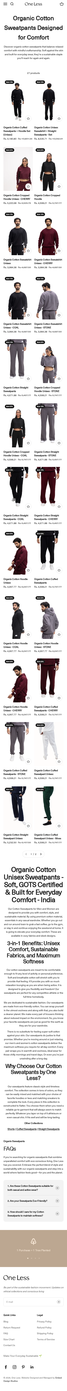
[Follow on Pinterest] (23, 1367)
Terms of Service (46, 1339)
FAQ (5, 1333)
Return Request (11, 1327)
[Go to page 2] (40, 854)
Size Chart (8, 1339)
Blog (5, 1321)
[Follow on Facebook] (5, 1367)
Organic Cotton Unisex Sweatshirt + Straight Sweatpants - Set (46, 131)
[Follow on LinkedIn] (32, 1367)
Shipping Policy (45, 1333)
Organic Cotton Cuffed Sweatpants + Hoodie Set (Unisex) (16, 131)
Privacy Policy (44, 1321)
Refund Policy (44, 1327)
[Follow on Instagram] (14, 1367)
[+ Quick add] (28, 118)
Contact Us (9, 1345)
